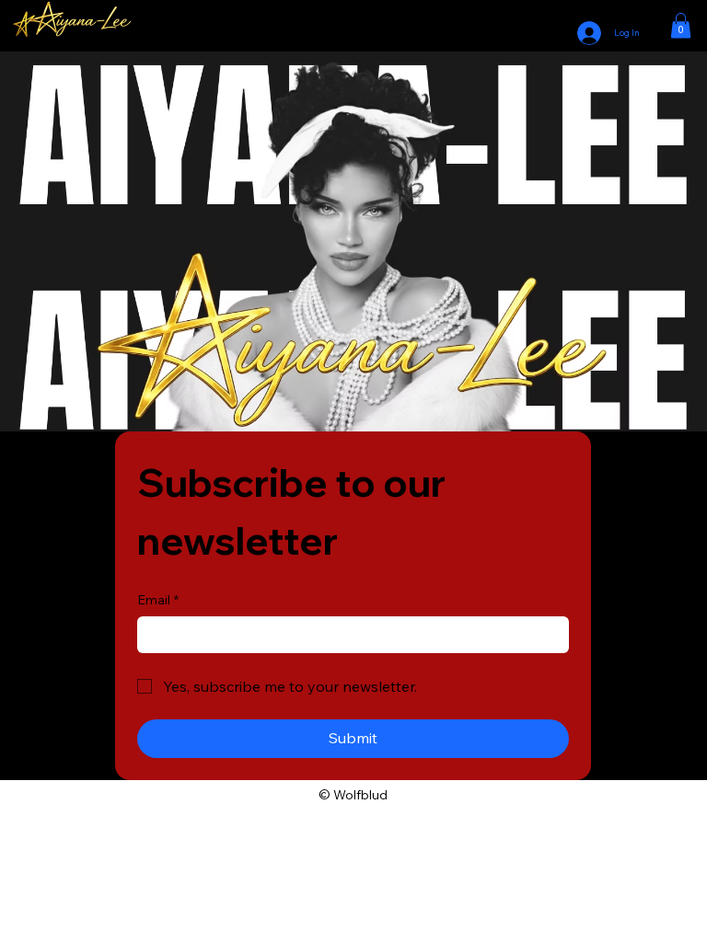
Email (158, 600)
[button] (680, 25)
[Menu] (353, 26)
